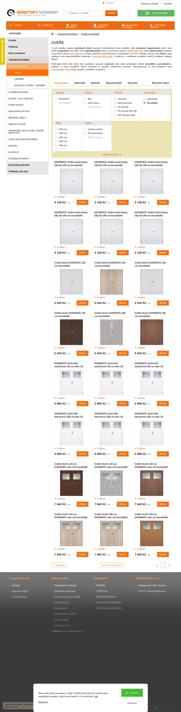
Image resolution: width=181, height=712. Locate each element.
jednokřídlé (58, 69)
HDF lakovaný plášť (126, 115)
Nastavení (43, 702)
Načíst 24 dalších (111, 565)
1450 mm (63, 133)
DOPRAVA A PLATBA (65, 614)
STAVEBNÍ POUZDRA (18, 92)
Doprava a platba (149, 3)
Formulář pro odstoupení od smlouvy (67, 631)
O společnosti (19, 597)
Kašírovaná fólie (124, 103)
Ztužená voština (95, 129)
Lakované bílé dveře (102, 56)
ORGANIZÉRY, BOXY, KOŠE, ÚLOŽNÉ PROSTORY (25, 131)
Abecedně (133, 83)
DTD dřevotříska (95, 133)
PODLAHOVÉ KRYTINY (19, 111)
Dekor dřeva (93, 103)
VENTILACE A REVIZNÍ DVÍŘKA (22, 139)
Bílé (89, 99)
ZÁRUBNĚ (19, 79)
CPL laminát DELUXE (127, 111)
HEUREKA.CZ (61, 602)
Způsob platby (61, 619)
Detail (82, 202)
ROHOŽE (12, 146)
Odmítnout (132, 703)
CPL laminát (76, 53)
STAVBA (12, 40)
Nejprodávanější (114, 83)
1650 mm (63, 141)
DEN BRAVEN (65, 103)
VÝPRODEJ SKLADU (18, 171)
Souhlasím (134, 693)
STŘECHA (13, 47)
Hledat (111, 13)
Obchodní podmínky (65, 591)
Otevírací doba (20, 591)
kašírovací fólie (135, 51)
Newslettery (60, 608)
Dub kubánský (94, 107)
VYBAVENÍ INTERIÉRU (19, 60)
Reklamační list (62, 625)
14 (169, 565)
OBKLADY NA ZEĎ (16, 124)
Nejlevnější (79, 83)
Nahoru (60, 565)
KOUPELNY (13, 152)
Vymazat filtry (110, 154)
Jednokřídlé (152, 99)
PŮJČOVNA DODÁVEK (19, 165)
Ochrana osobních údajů (67, 597)
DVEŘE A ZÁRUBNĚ (17, 66)
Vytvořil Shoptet (166, 709)
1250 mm (63, 129)
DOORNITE (64, 99)
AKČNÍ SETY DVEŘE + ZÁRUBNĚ (29, 85)
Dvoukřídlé (152, 103)
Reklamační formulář (65, 585)
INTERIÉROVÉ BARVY (18, 158)
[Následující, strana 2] (163, 565)
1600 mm (63, 137)
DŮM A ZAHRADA (16, 53)
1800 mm (63, 145)
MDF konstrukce (95, 137)
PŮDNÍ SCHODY (16, 105)
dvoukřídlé (71, 69)
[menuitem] (20, 25)
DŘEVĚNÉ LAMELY (17, 118)
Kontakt (168, 3)
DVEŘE (17, 72)
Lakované (121, 99)
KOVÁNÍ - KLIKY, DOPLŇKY (21, 98)
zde (96, 696)
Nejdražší (95, 83)
